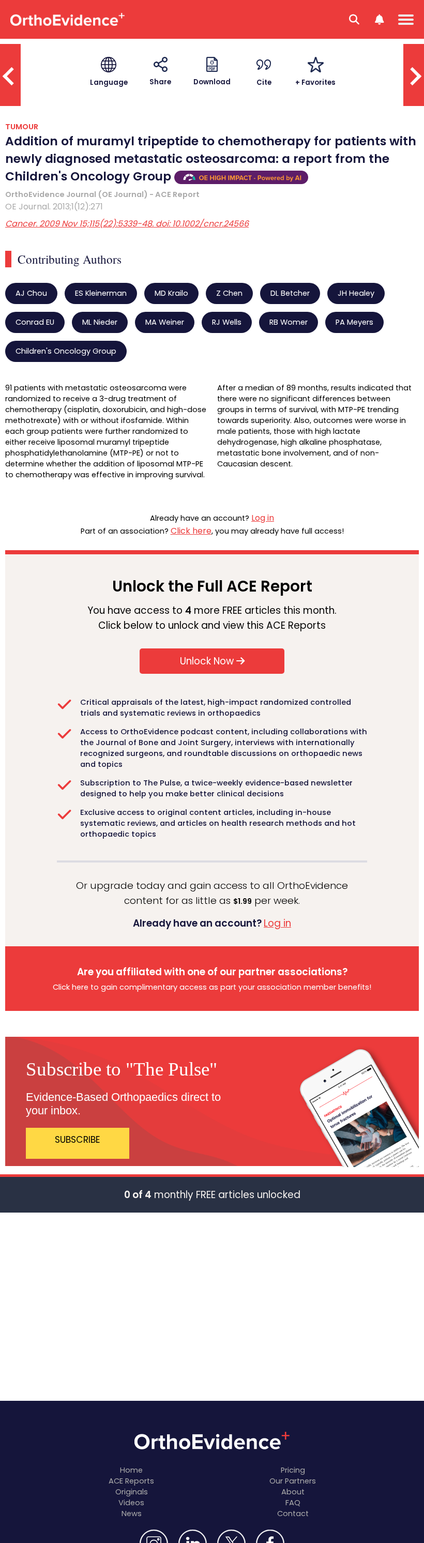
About (293, 1492)
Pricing (293, 1470)
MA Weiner (164, 322)
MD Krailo (171, 293)
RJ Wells (226, 322)
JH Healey (356, 293)
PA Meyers (354, 322)
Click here (191, 531)
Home (131, 1470)
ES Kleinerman (101, 293)
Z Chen (229, 293)
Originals (131, 1492)
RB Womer (288, 322)
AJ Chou (31, 293)
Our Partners (292, 1481)
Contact (293, 1513)
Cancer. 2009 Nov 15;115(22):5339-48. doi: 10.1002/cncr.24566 (127, 224)
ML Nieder (99, 322)
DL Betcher (290, 293)
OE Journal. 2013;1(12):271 (54, 207)
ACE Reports (131, 1481)
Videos (131, 1502)
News (132, 1513)
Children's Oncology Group (66, 351)
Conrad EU (35, 322)
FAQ (292, 1502)
